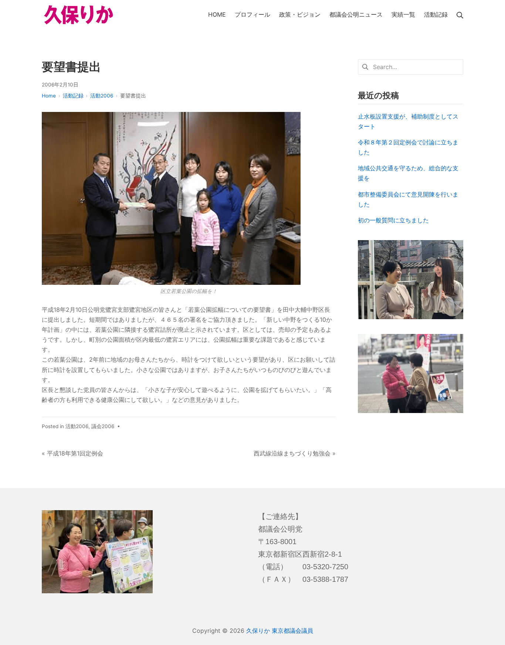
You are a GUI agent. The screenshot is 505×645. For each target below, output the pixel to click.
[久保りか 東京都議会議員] (79, 15)
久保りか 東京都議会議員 (279, 630)
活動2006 (76, 426)
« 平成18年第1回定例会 (72, 453)
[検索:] (410, 66)
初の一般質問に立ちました (393, 220)
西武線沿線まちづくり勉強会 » (295, 453)
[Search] (460, 15)
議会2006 (102, 426)
